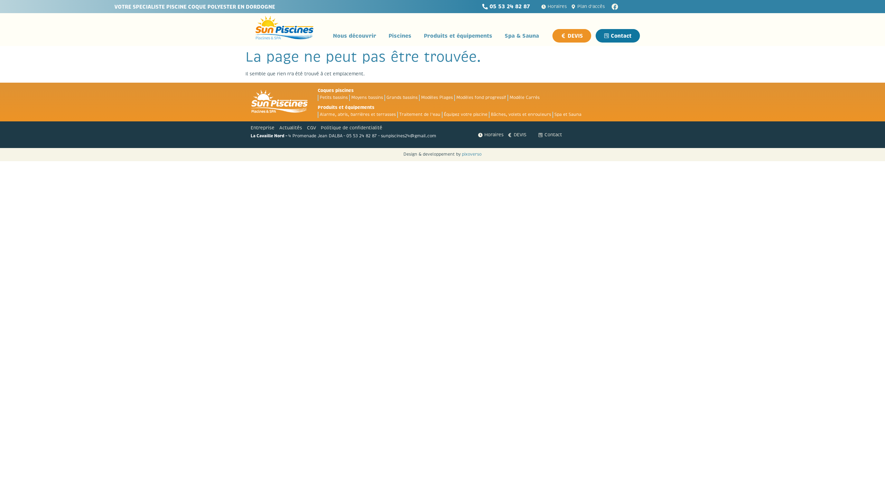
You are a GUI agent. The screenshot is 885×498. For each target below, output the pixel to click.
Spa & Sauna (522, 35)
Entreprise (262, 128)
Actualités (290, 128)
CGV (311, 128)
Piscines (400, 35)
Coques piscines (336, 90)
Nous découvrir (354, 35)
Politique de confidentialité (351, 128)
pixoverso (472, 154)
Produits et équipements (458, 35)
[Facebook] (615, 6)
